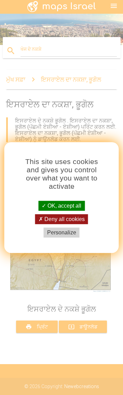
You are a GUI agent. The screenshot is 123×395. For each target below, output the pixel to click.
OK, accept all (63, 206)
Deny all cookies (64, 219)
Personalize (61, 232)
